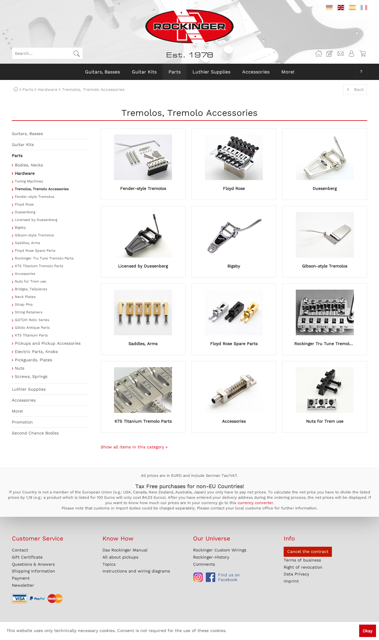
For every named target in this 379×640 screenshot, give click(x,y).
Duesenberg (25, 212)
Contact (20, 550)
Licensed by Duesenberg (36, 220)
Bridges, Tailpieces (31, 289)
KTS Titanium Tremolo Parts (39, 266)
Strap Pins (24, 304)
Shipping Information (33, 571)
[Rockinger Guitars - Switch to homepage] (189, 26)
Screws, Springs (31, 376)
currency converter (255, 503)
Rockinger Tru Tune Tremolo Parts (44, 258)
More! (17, 411)
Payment (21, 578)
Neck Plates (25, 297)
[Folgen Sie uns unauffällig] (198, 577)
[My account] (351, 53)
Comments (204, 564)
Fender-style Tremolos (34, 197)
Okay (367, 630)
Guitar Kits (23, 144)
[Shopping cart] (362, 53)
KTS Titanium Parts (31, 335)
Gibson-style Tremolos (34, 235)
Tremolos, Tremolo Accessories (42, 189)
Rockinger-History (211, 557)
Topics (108, 564)
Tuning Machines (29, 181)
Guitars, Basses (27, 133)
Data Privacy (296, 574)
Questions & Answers (33, 564)
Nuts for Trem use (30, 281)
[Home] (16, 89)
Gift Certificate (27, 557)
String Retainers (28, 312)
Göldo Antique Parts (32, 327)
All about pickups (120, 557)
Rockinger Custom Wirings (219, 550)
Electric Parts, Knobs (36, 351)
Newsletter (23, 585)
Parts (17, 155)
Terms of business (302, 560)
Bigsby (20, 227)
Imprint (291, 581)
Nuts (19, 368)
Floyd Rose (24, 204)
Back (359, 89)
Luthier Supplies (29, 389)
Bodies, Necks (29, 165)
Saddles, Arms (27, 243)
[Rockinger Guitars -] (318, 53)
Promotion (22, 422)
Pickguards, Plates (33, 359)
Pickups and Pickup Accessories (48, 343)
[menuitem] (47, 53)
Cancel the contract (307, 551)
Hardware (25, 173)
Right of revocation (303, 567)
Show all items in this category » (134, 447)
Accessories (25, 274)
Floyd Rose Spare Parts (35, 250)
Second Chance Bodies (35, 433)
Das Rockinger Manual (124, 550)
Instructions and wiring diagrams (136, 571)
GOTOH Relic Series (32, 320)
